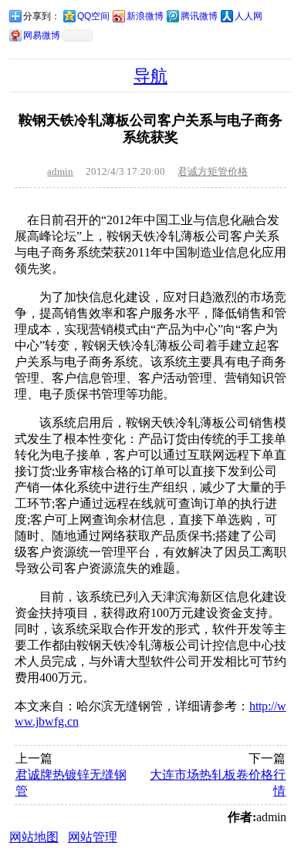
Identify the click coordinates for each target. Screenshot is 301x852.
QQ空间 (93, 16)
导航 (150, 76)
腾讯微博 (199, 16)
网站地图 (34, 837)
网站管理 (92, 837)
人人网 (248, 16)
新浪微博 (145, 16)
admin (60, 171)
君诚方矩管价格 (213, 171)
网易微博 (41, 35)
